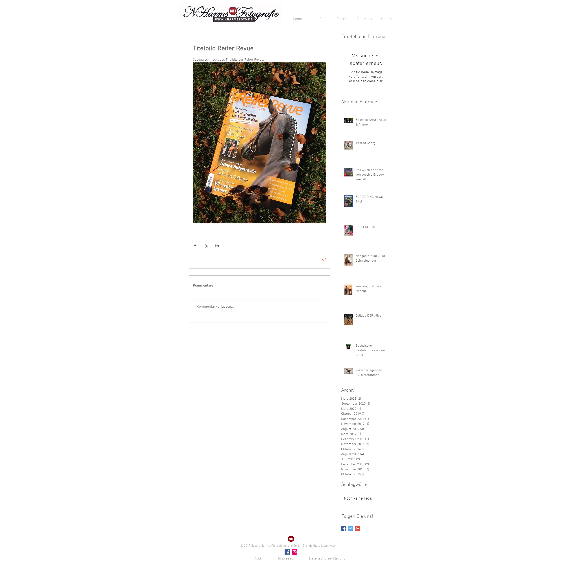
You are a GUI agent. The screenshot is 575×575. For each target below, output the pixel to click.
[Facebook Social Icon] (287, 552)
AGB (257, 558)
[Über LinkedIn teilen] (217, 245)
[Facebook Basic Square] (343, 528)
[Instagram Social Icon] (294, 552)
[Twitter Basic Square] (350, 528)
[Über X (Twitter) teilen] (206, 245)
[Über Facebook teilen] (195, 245)
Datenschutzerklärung (327, 558)
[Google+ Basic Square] (357, 528)
